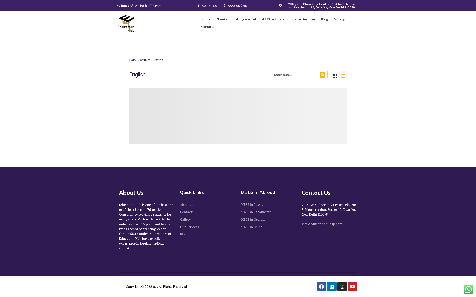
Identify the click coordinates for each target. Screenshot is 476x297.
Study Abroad (245, 19)
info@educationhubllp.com (322, 224)
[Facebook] (321, 286)
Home (206, 19)
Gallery (339, 19)
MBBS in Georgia (253, 219)
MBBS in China (252, 227)
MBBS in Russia (252, 204)
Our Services (305, 19)
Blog (324, 19)
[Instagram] (342, 286)
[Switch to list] (343, 74)
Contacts (207, 26)
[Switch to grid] (335, 74)
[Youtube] (352, 286)
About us (223, 19)
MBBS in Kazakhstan (256, 212)
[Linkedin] (332, 286)
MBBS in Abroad (273, 19)
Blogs (184, 234)
